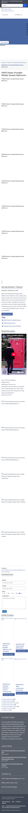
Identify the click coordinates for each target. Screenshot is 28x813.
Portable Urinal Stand (7, 33)
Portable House (5, 35)
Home (2, 20)
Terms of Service (6, 801)
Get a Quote (4, 42)
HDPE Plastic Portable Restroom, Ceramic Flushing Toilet (7, 687)
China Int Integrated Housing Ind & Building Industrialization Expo (13, 758)
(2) (15, 704)
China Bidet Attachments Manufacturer (15, 806)
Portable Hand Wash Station (9, 31)
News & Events (4, 36)
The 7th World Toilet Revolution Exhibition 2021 (13, 751)
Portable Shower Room (7, 29)
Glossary (18, 801)
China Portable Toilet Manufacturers (11, 807)
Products (3, 22)
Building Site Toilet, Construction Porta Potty (20, 687)
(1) (14, 701)
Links (3, 806)
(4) (18, 706)
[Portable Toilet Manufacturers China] (10, 10)
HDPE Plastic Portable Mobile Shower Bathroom (12, 66)
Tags (13, 801)
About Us (3, 38)
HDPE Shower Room (9, 323)
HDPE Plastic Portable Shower (12, 320)
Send (4, 611)
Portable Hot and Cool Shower (12, 326)
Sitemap (4, 803)
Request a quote (7, 314)
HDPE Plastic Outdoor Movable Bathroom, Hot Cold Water (13, 571)
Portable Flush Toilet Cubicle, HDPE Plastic (20, 646)
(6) (14, 699)
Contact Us (3, 40)
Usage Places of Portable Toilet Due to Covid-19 (12, 764)
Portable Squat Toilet (7, 26)
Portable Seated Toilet (7, 24)
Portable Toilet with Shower (9, 27)
